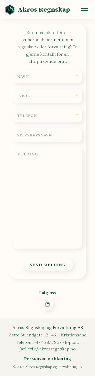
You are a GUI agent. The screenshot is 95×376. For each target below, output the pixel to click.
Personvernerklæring (47, 358)
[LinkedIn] (47, 304)
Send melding (48, 265)
